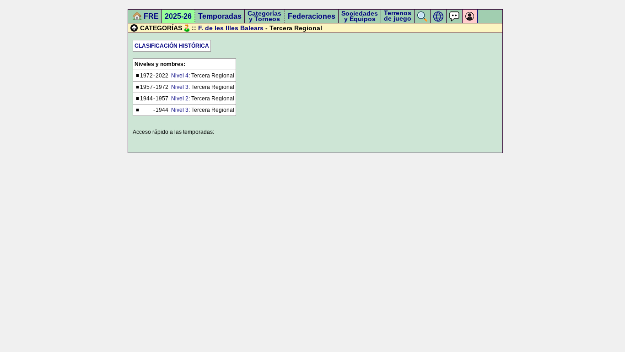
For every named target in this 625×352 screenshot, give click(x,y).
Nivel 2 (180, 98)
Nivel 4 (180, 75)
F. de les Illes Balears (231, 28)
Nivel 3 (180, 87)
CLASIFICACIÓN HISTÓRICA (172, 46)
